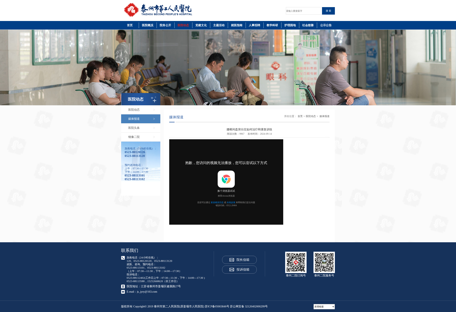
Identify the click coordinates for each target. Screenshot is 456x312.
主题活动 (219, 25)
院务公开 (165, 25)
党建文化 (201, 25)
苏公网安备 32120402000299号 (249, 306)
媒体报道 (134, 118)
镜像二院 (134, 136)
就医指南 (236, 25)
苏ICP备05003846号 (217, 306)
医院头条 (134, 127)
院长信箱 (243, 259)
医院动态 (183, 25)
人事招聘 (254, 25)
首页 (130, 25)
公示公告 (326, 25)
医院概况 (147, 25)
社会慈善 (308, 25)
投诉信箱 (243, 269)
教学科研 (272, 25)
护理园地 (290, 25)
